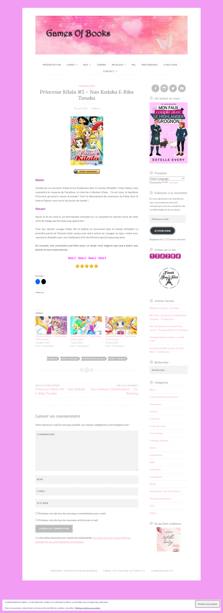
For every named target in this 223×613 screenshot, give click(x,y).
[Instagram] (164, 88)
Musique (117, 64)
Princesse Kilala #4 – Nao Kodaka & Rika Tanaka (60, 389)
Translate (173, 182)
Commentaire (45, 436)
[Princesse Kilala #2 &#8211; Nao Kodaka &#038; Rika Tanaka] (86, 325)
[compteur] (165, 257)
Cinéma (101, 64)
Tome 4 (102, 257)
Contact (109, 71)
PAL (134, 64)
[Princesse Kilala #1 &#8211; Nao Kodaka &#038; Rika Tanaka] (51, 325)
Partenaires (150, 64)
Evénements (156, 455)
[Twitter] (173, 88)
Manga (52, 358)
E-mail (42, 491)
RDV (85, 64)
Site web (42, 503)
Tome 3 (92, 257)
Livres (71, 64)
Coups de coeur (158, 426)
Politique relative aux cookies (87, 608)
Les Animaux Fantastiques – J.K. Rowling (114, 389)
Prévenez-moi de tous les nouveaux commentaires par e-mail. (72, 513)
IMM (152, 462)
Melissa (95, 108)
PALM (153, 484)
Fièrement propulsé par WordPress (73, 570)
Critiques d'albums (159, 440)
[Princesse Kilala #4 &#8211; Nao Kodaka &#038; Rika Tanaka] (121, 325)
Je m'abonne (162, 230)
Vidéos (153, 513)
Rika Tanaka (118, 358)
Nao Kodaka (70, 358)
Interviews (155, 469)
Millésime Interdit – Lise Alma (164, 308)
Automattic (137, 570)
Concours (170, 64)
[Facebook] (155, 88)
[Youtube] (182, 88)
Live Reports (156, 476)
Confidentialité (162, 570)
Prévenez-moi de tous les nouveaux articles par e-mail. (68, 520)
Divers (153, 447)
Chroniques (87, 86)
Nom (40, 479)
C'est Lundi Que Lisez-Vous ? (164, 396)
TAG (152, 505)
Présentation (52, 64)
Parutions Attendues (160, 498)
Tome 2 (82, 257)
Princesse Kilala (94, 358)
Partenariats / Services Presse (165, 491)
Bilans (153, 389)
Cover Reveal (156, 433)
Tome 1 (72, 257)
